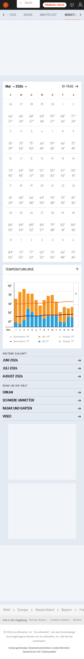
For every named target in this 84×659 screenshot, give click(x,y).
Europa (23, 610)
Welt (6, 610)
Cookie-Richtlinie (60, 648)
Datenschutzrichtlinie (40, 648)
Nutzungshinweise (18, 648)
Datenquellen (49, 651)
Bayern (67, 610)
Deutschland (45, 610)
